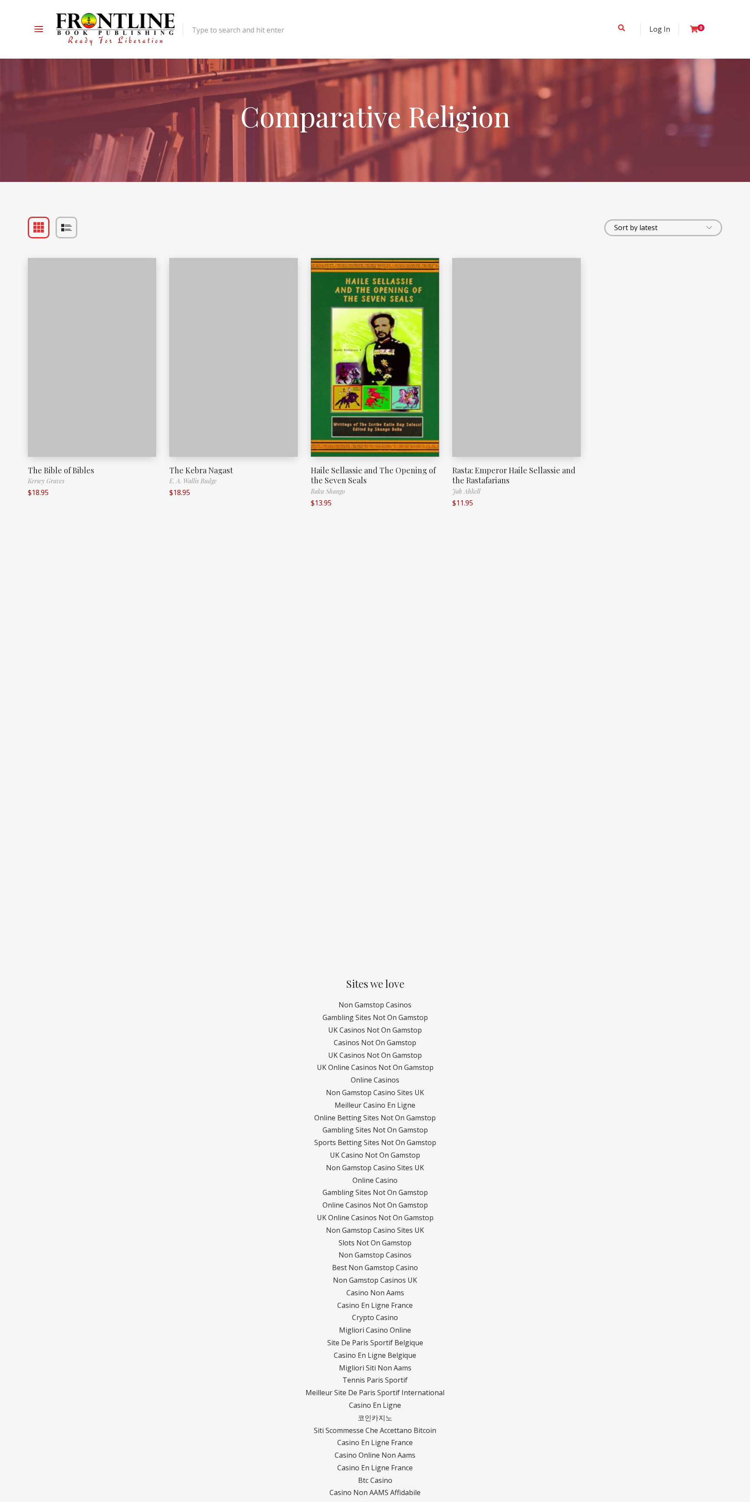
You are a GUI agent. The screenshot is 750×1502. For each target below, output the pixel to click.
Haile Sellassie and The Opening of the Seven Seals (373, 475)
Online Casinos (375, 1080)
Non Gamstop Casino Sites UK (375, 1092)
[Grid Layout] (38, 227)
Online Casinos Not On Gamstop (375, 1205)
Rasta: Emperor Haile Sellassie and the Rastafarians (514, 475)
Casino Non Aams (375, 1292)
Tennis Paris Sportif (375, 1380)
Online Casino (375, 1180)
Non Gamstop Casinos (375, 1005)
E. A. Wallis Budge (193, 481)
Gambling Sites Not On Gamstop (375, 1017)
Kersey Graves (46, 481)
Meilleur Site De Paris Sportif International (375, 1392)
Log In (659, 29)
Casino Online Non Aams (375, 1455)
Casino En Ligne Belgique (375, 1355)
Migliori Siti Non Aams (375, 1368)
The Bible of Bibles (61, 470)
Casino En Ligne (375, 1405)
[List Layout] (66, 227)
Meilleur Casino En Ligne (375, 1105)
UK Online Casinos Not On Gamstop (375, 1067)
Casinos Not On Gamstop (375, 1042)
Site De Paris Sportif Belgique (375, 1342)
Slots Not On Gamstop (375, 1243)
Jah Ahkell (466, 491)
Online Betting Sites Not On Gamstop (375, 1117)
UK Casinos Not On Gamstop (375, 1030)
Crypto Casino (375, 1317)
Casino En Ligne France (375, 1305)
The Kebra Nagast (201, 470)
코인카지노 (375, 1418)
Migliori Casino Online (375, 1330)
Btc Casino (375, 1480)
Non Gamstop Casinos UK (375, 1280)
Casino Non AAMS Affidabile (375, 1492)
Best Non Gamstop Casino (375, 1267)
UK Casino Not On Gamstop (375, 1155)
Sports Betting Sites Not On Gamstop (375, 1142)
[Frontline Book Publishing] (115, 29)
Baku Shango (328, 491)
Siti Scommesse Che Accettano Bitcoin (375, 1430)
